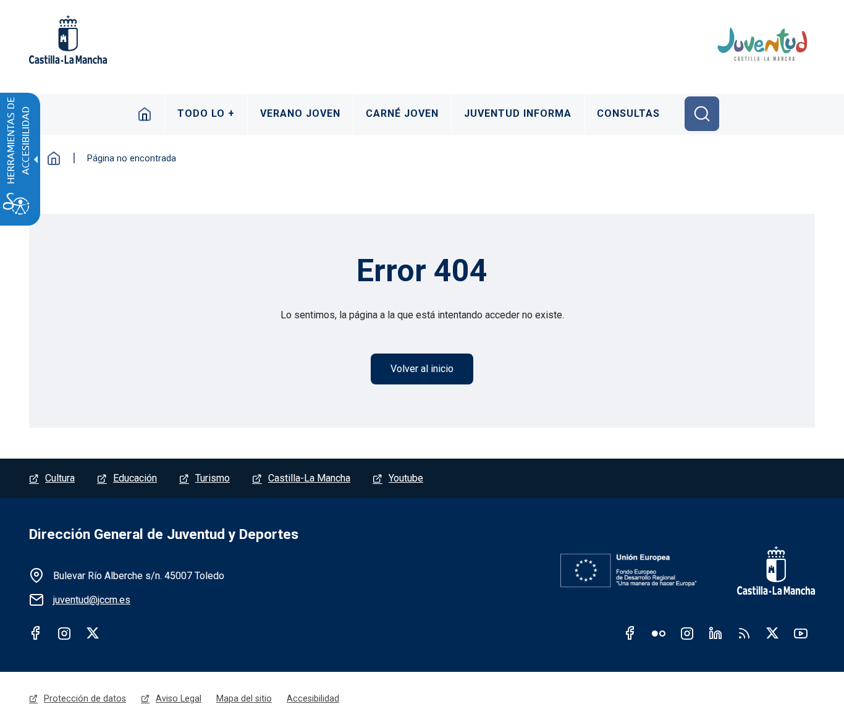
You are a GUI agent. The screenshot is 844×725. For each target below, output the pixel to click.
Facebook (36, 633)
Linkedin (715, 633)
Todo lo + (206, 113)
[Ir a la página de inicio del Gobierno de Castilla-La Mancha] (768, 570)
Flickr (658, 633)
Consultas (628, 113)
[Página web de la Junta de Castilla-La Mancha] (68, 39)
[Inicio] (764, 44)
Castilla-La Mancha (309, 478)
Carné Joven (402, 113)
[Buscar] (702, 113)
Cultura (60, 478)
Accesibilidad (313, 698)
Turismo (212, 478)
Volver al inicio (422, 369)
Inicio (145, 114)
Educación (135, 478)
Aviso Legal (178, 698)
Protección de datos (85, 698)
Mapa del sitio (244, 698)
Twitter (92, 633)
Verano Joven (300, 113)
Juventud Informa (518, 113)
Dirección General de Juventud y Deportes (163, 534)
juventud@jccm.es (91, 600)
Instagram (64, 633)
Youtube (406, 478)
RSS (744, 633)
